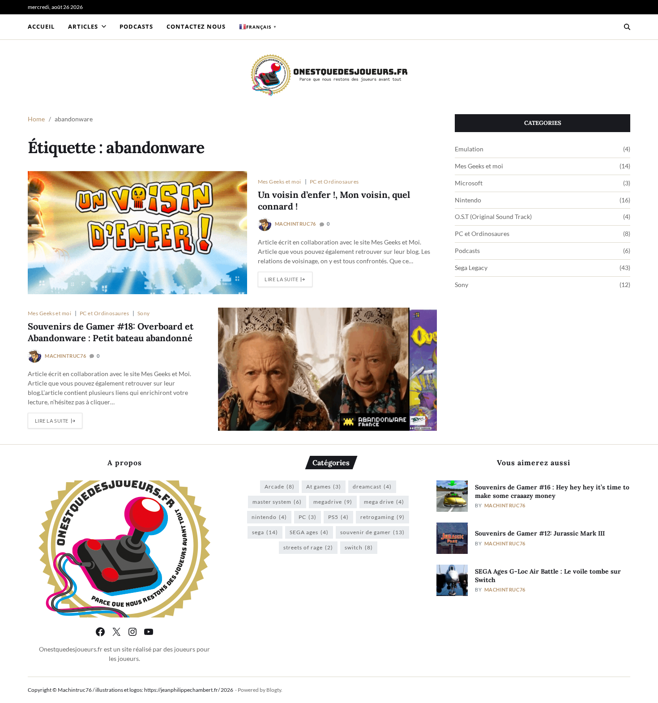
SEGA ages (309, 532)
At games (323, 486)
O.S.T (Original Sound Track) (493, 216)
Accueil (41, 26)
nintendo (269, 517)
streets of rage (308, 547)
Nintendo (468, 200)
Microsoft (469, 183)
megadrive (332, 501)
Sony (143, 313)
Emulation (469, 149)
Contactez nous (196, 26)
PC (307, 517)
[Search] (627, 27)
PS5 (338, 517)
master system (277, 501)
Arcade (280, 486)
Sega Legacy (471, 267)
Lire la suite (281, 279)
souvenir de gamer (372, 532)
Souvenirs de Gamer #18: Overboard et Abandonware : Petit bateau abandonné (110, 332)
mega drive (384, 501)
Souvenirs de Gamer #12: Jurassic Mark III (540, 533)
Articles (83, 26)
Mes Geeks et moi (279, 181)
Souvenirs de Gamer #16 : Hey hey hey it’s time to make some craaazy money (552, 491)
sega (265, 532)
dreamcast (372, 486)
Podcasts (136, 26)
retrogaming (382, 517)
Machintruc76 (295, 224)
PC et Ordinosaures (334, 181)
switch (359, 547)
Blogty (273, 689)
